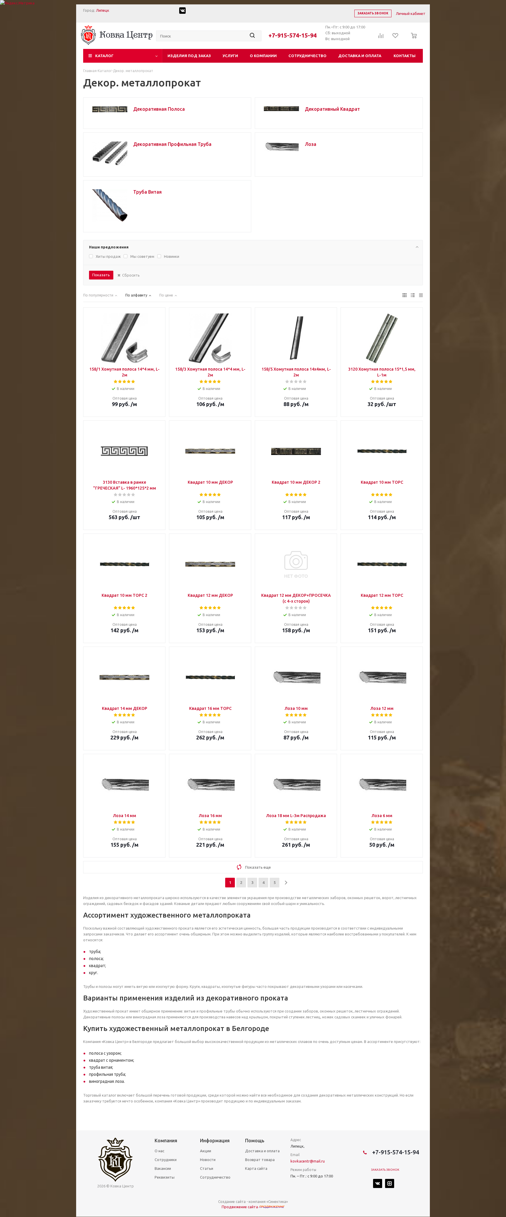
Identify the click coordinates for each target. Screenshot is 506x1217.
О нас (159, 1151)
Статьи (206, 1168)
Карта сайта (256, 1168)
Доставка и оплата (359, 56)
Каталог (104, 56)
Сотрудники (166, 1160)
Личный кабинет (410, 13)
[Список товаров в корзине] (412, 39)
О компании (263, 56)
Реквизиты (165, 1177)
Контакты (405, 56)
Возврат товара (260, 1160)
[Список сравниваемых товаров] (381, 37)
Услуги (230, 56)
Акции (205, 1151)
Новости (208, 1160)
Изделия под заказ (189, 56)
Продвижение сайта (240, 1207)
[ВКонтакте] (377, 1183)
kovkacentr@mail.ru (307, 1161)
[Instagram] (389, 1183)
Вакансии (163, 1168)
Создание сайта (232, 1202)
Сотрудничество (307, 56)
